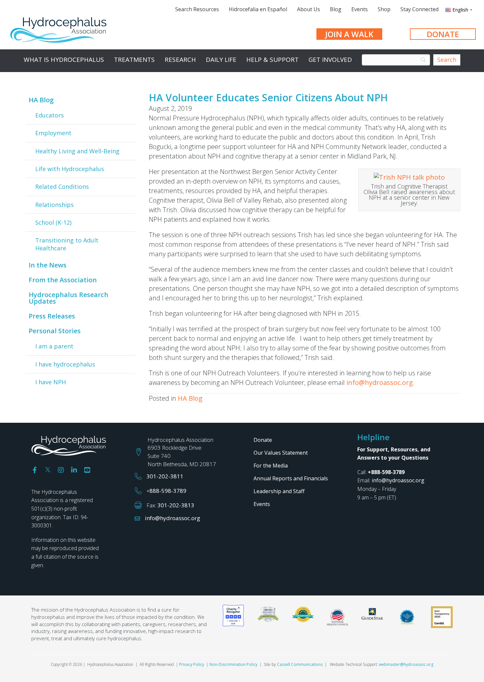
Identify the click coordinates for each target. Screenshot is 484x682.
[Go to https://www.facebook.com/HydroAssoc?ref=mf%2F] (34, 470)
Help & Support (272, 59)
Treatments (134, 59)
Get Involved (330, 59)
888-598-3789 (167, 490)
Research (180, 59)
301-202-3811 (165, 476)
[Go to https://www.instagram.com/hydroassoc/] (61, 470)
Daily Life (221, 59)
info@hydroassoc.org (379, 382)
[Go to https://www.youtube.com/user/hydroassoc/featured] (87, 470)
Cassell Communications (300, 664)
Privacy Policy (191, 664)
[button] (349, 34)
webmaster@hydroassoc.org (406, 664)
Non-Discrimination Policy (233, 664)
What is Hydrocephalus (64, 59)
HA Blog (190, 398)
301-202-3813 (175, 505)
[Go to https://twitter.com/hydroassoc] (47, 469)
